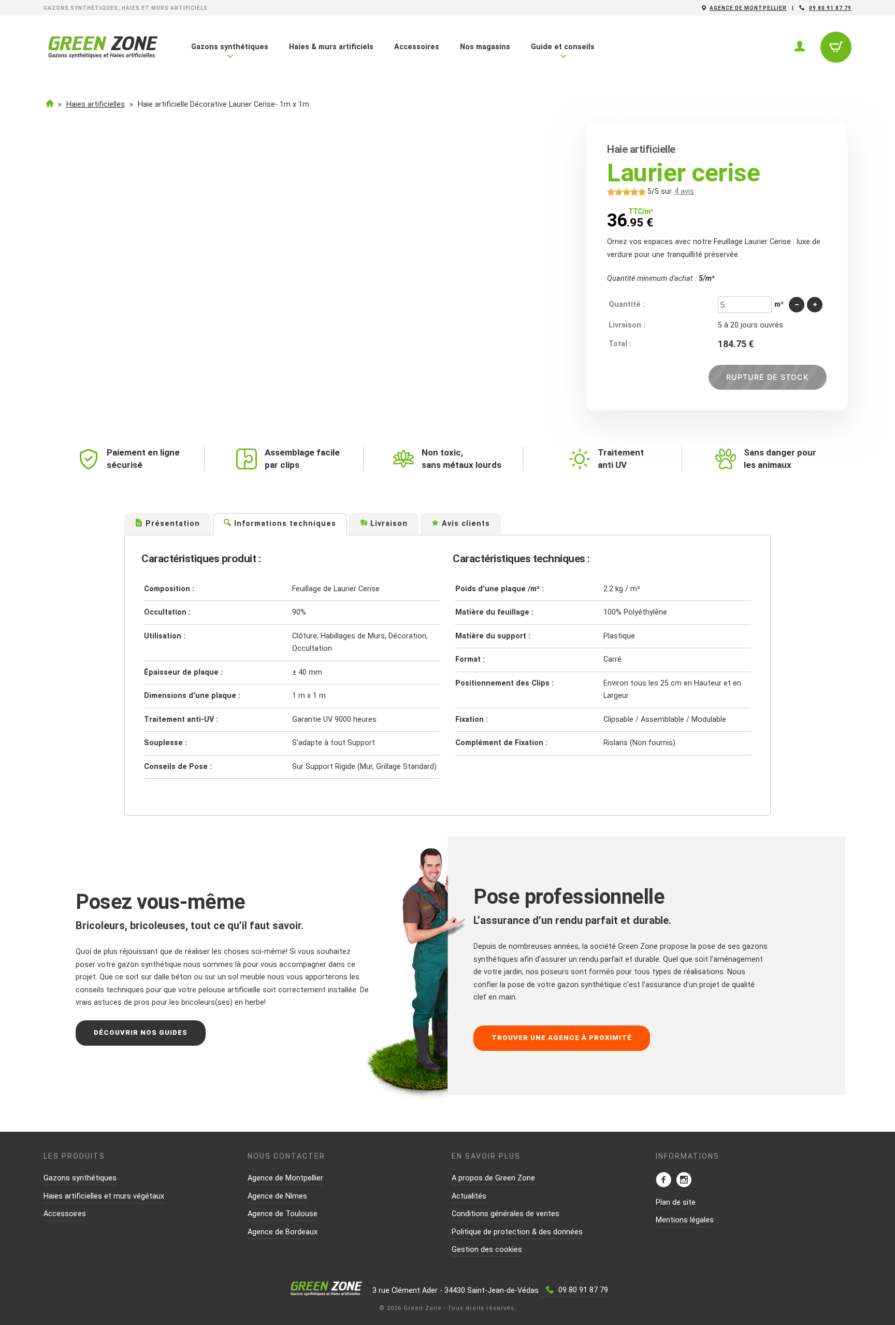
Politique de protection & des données (517, 1232)
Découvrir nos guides (140, 1032)
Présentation (171, 523)
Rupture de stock (767, 377)
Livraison (388, 523)
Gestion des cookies (487, 1249)
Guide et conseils (563, 46)
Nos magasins (485, 46)
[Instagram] (683, 1181)
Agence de (748, 8)
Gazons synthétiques (229, 46)
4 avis (684, 191)
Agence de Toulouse (282, 1213)
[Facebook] (663, 1181)
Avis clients (464, 523)
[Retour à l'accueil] (103, 56)
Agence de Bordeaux (282, 1232)
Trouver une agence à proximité (562, 1038)
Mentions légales (685, 1220)
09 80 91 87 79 (830, 8)
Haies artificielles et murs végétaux (104, 1196)
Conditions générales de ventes (505, 1213)
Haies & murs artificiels (331, 46)
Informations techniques (284, 523)
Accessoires (416, 46)
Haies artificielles (95, 104)
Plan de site (676, 1202)
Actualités (469, 1196)
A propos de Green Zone (493, 1178)
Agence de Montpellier (285, 1178)
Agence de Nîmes (277, 1196)
